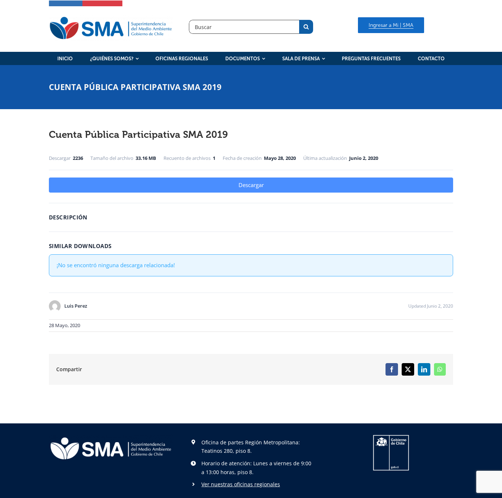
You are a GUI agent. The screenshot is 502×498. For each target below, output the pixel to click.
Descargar (251, 185)
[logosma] (111, 18)
